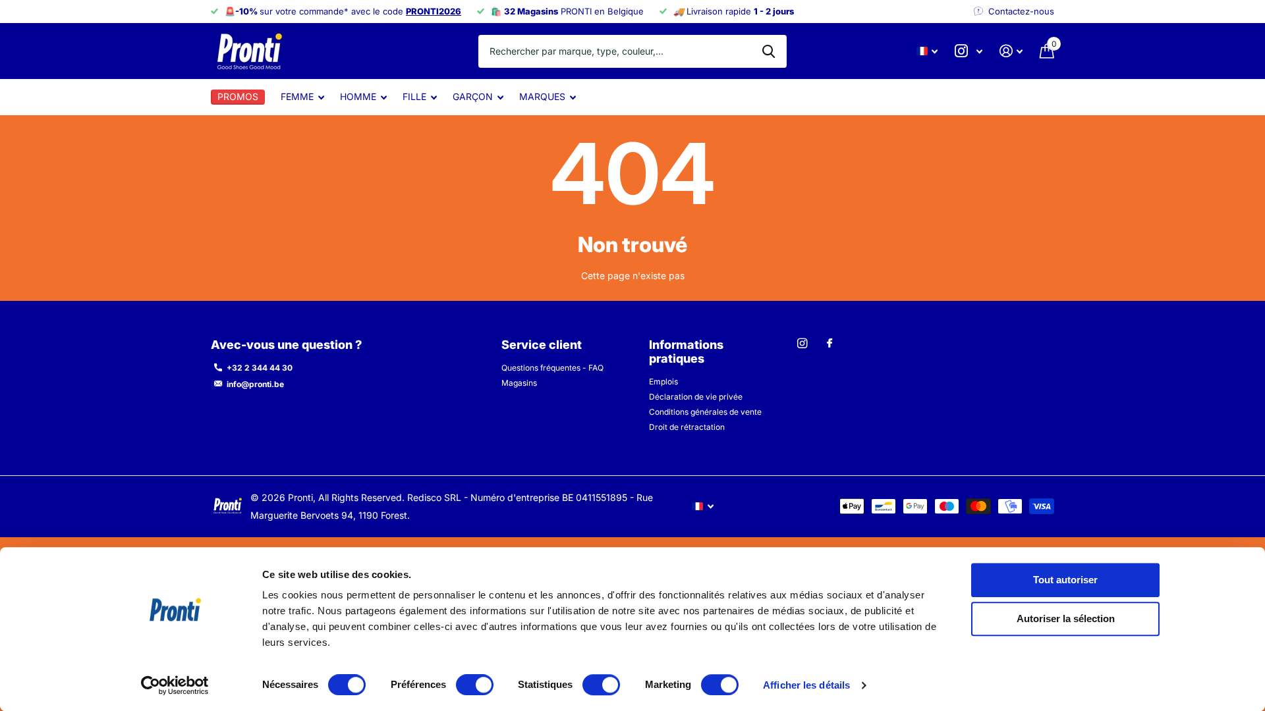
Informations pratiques (686, 351)
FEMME (297, 96)
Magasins (519, 383)
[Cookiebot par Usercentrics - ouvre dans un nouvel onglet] (175, 685)
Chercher (768, 51)
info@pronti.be (255, 384)
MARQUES (542, 96)
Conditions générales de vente (705, 412)
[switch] (474, 684)
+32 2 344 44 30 (260, 368)
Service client (541, 345)
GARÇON (473, 96)
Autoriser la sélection (1066, 619)
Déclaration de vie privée (696, 397)
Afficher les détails (806, 685)
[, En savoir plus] (968, 51)
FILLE (414, 96)
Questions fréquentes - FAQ (552, 368)
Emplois (663, 381)
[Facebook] (829, 343)
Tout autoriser (1065, 579)
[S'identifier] (1011, 51)
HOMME (358, 96)
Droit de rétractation (687, 427)
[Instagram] (802, 343)
